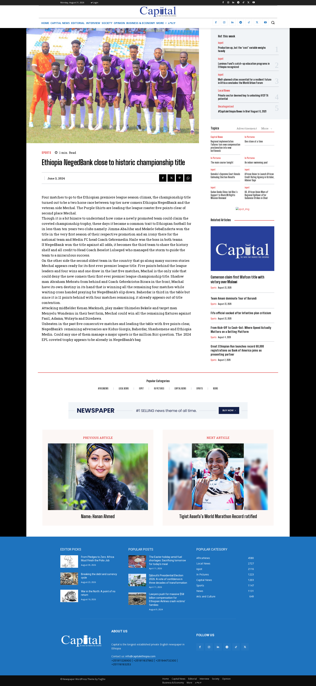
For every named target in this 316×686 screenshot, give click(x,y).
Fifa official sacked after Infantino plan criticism (241, 313)
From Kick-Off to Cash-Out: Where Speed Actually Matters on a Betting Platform (241, 330)
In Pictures (250, 137)
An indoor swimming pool (256, 162)
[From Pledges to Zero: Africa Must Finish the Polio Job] (69, 561)
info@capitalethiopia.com (140, 656)
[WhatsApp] (188, 178)
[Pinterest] (179, 178)
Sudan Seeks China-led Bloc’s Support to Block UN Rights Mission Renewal (224, 195)
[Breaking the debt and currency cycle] (69, 578)
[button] (272, 22)
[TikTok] (243, 3)
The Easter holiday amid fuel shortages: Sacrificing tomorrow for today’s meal (167, 560)
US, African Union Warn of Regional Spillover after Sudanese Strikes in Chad (256, 195)
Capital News (217, 137)
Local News (224, 90)
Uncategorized (226, 106)
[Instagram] (228, 3)
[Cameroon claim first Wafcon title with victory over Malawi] (242, 248)
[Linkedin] (233, 3)
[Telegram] (238, 3)
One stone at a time (254, 141)
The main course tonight (222, 162)
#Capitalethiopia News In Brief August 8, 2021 (242, 111)
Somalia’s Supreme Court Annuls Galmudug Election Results (225, 175)
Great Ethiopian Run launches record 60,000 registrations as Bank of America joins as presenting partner (237, 350)
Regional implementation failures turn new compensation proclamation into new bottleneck (225, 146)
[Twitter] (248, 3)
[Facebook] (223, 3)
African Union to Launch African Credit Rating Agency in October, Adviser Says (259, 177)
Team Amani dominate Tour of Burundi (234, 298)
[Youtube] (253, 3)
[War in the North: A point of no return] (69, 596)
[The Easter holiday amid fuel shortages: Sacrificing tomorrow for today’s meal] (137, 561)
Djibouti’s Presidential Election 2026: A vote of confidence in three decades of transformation (168, 579)
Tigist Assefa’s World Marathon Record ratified (218, 516)
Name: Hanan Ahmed (98, 516)
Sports (46, 152)
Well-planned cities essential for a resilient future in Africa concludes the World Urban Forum (244, 81)
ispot (220, 42)
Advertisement (247, 128)
